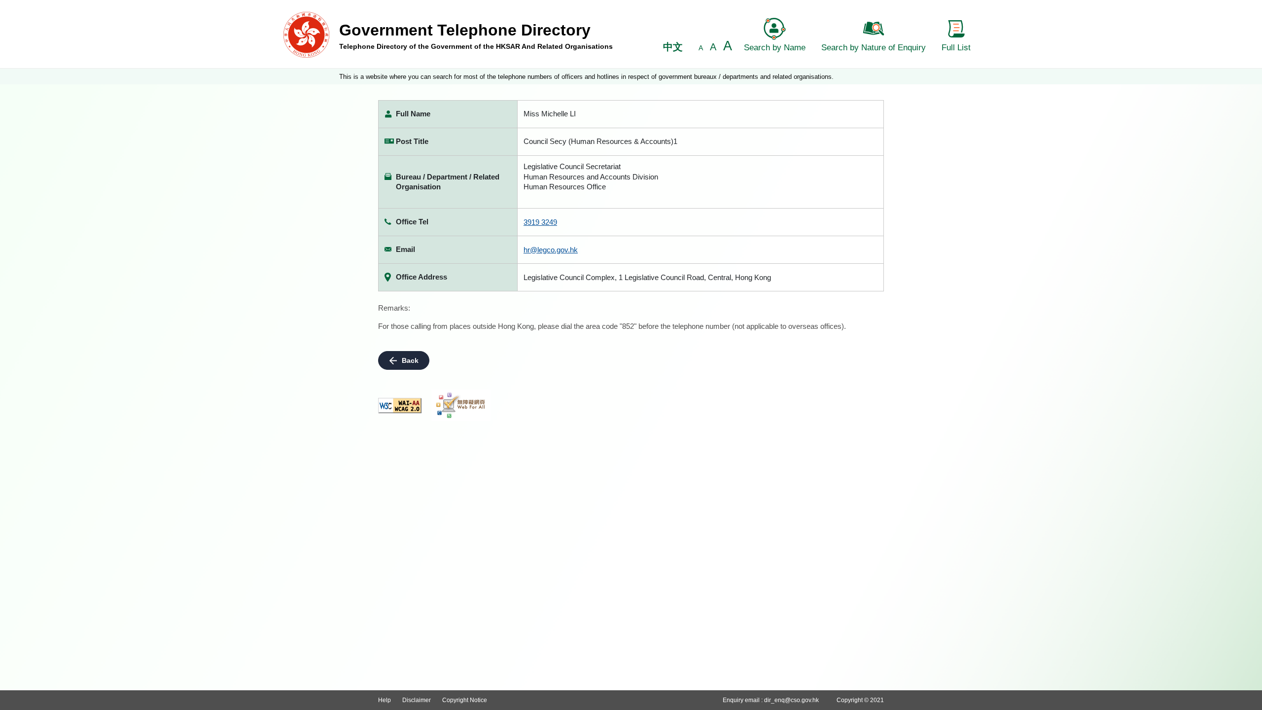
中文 (673, 47)
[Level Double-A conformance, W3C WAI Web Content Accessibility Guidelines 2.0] (399, 405)
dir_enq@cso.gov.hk (791, 700)
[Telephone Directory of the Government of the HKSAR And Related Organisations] (306, 34)
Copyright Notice (464, 700)
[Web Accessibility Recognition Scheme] (461, 405)
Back (410, 360)
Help (384, 700)
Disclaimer (416, 700)
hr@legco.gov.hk (551, 250)
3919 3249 (540, 222)
